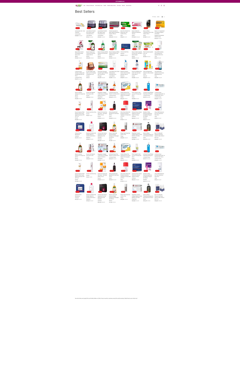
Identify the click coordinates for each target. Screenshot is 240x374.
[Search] (158, 5)
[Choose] (83, 27)
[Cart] (164, 5)
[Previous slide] (87, 24)
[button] (158, 16)
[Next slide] (95, 24)
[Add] (95, 27)
